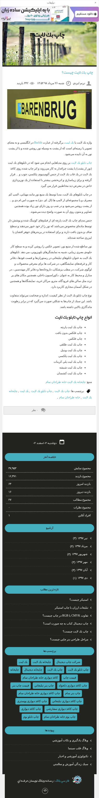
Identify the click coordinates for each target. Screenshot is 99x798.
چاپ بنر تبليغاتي (44, 685)
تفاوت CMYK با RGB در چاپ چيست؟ (65, 615)
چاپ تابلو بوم (31, 716)
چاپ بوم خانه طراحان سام (59, 716)
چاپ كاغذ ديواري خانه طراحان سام (39, 693)
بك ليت (69, 142)
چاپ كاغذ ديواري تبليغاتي (67, 701)
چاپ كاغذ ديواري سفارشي (62, 709)
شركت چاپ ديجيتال (68, 662)
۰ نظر (35, 410)
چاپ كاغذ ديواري (31, 709)
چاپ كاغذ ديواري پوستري (32, 701)
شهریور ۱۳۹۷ (77, 554)
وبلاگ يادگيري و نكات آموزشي (70, 740)
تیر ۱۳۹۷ (80, 538)
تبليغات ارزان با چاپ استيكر (71, 607)
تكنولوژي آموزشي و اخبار (73, 756)
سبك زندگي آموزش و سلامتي (70, 764)
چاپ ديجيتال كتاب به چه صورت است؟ (65, 623)
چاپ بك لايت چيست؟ (77, 72)
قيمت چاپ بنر (20, 685)
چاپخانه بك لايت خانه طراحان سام (66, 382)
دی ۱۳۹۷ (80, 578)
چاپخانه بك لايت (42, 662)
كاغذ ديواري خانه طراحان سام (40, 677)
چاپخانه (14, 669)
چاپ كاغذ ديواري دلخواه (73, 685)
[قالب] (45, 791)
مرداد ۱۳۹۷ (79, 546)
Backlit (38, 142)
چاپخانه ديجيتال (33, 669)
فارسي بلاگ (62, 781)
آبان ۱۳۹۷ (80, 570)
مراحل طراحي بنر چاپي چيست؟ (69, 639)
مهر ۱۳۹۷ (80, 562)
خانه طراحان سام (69, 397)
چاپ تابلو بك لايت (81, 162)
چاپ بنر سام (72, 693)
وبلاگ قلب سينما (78, 748)
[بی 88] (77, 779)
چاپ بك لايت (49, 34)
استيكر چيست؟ (78, 599)
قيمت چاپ (69, 677)
